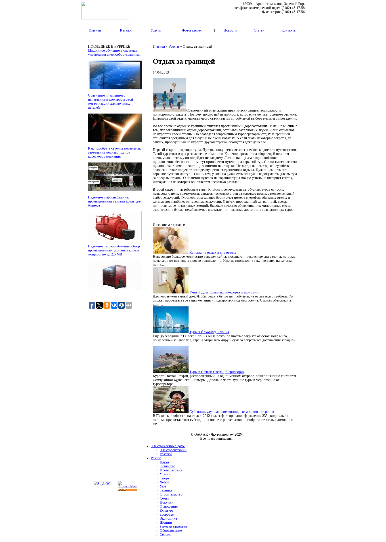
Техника (166, 490)
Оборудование (171, 530)
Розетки (166, 454)
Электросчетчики (173, 450)
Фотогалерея (191, 30)
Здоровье (167, 514)
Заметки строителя (174, 526)
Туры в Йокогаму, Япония (209, 332)
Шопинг (166, 522)
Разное (156, 458)
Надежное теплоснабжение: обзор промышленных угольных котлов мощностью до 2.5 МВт (114, 250)
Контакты (288, 30)
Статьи (259, 30)
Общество (167, 466)
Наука (164, 462)
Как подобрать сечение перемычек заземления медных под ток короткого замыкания (114, 152)
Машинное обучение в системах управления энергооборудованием (114, 52)
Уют (163, 486)
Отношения (169, 506)
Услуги (156, 30)
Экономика (168, 518)
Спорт (164, 478)
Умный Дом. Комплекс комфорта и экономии (224, 292)
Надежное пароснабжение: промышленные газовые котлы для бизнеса (114, 201)
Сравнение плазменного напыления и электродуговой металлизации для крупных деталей (110, 101)
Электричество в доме (168, 446)
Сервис (165, 534)
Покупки (167, 502)
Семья (164, 498)
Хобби (165, 482)
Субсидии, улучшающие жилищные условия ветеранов (231, 411)
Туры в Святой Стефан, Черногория (216, 372)
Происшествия (171, 470)
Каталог (126, 30)
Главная (95, 30)
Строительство (171, 494)
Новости (230, 30)
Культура (166, 510)
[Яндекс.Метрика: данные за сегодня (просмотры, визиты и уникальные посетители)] (127, 484)
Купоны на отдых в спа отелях (212, 252)
